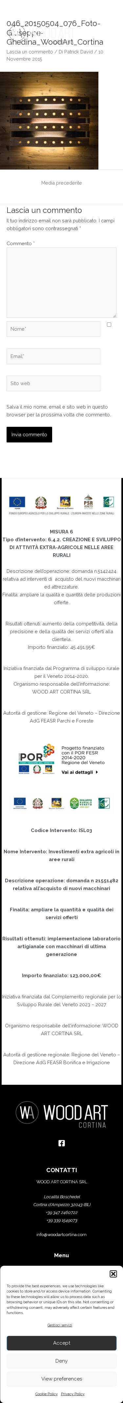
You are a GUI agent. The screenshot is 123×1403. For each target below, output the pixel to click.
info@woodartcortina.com (61, 1234)
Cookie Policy (46, 1394)
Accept (61, 1343)
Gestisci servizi (60, 1325)
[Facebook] (61, 1143)
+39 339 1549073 (61, 1220)
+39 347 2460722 (61, 1212)
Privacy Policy (73, 1394)
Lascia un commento (30, 51)
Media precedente (61, 183)
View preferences (61, 1379)
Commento (21, 243)
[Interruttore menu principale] (107, 34)
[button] (113, 1274)
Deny (61, 1361)
